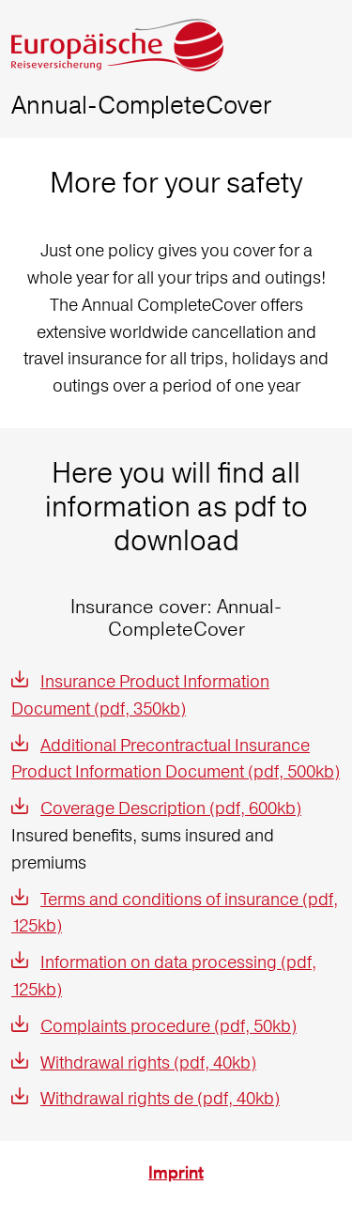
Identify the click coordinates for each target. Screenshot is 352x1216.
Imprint (176, 1173)
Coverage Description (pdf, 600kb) (170, 808)
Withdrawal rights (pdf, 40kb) (148, 1062)
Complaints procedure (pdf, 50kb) (168, 1026)
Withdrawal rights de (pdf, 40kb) (160, 1098)
